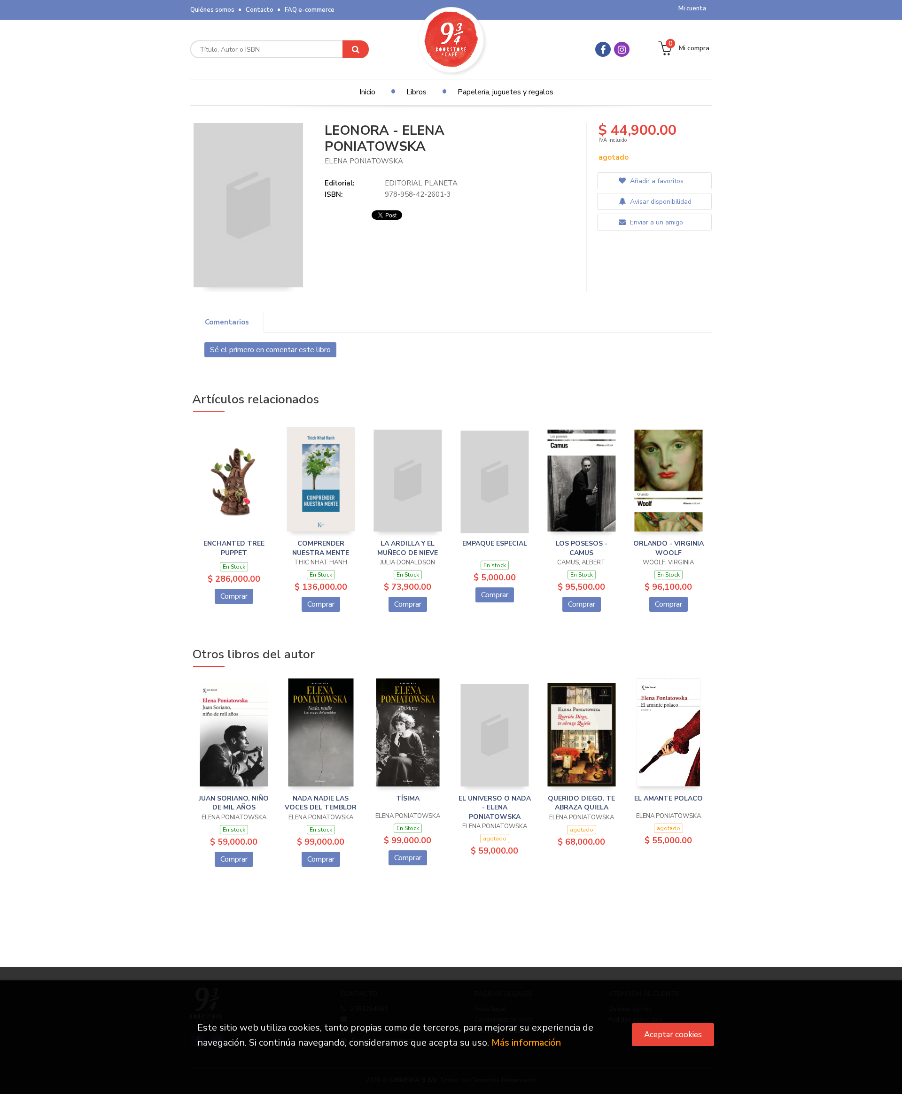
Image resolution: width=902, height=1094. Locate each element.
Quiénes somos (212, 10)
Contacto (259, 10)
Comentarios (227, 322)
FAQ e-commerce (309, 10)
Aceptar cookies (673, 1034)
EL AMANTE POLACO (668, 798)
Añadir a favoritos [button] (656, 181)
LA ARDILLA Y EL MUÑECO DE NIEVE (407, 548)
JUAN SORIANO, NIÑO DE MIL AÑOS (234, 803)
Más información (526, 1042)
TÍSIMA (408, 798)
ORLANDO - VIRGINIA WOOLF (668, 548)
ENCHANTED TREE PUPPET (233, 548)
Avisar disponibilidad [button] (660, 201)
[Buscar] (355, 49)
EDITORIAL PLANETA (421, 183)
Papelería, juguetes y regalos (505, 92)
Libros (416, 92)
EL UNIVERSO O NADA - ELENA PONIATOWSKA (495, 807)
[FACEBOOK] (603, 49)
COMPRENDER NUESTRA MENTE (320, 548)
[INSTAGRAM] (622, 49)
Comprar (234, 596)
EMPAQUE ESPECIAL (494, 543)
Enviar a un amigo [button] (655, 222)
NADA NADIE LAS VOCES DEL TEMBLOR (321, 803)
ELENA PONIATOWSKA (364, 161)
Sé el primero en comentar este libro (270, 350)
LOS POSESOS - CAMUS (581, 548)
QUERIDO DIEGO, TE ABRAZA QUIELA (581, 803)
